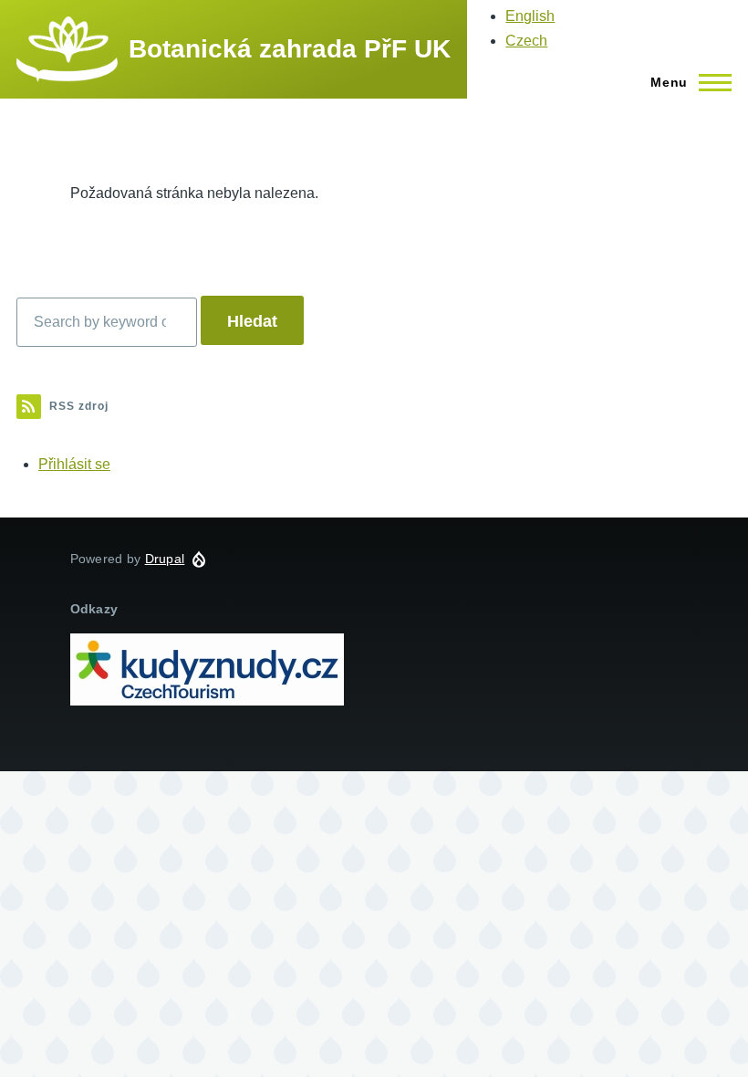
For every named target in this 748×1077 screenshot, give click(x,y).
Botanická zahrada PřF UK (290, 49)
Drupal (165, 558)
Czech (526, 40)
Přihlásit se (74, 464)
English (530, 16)
